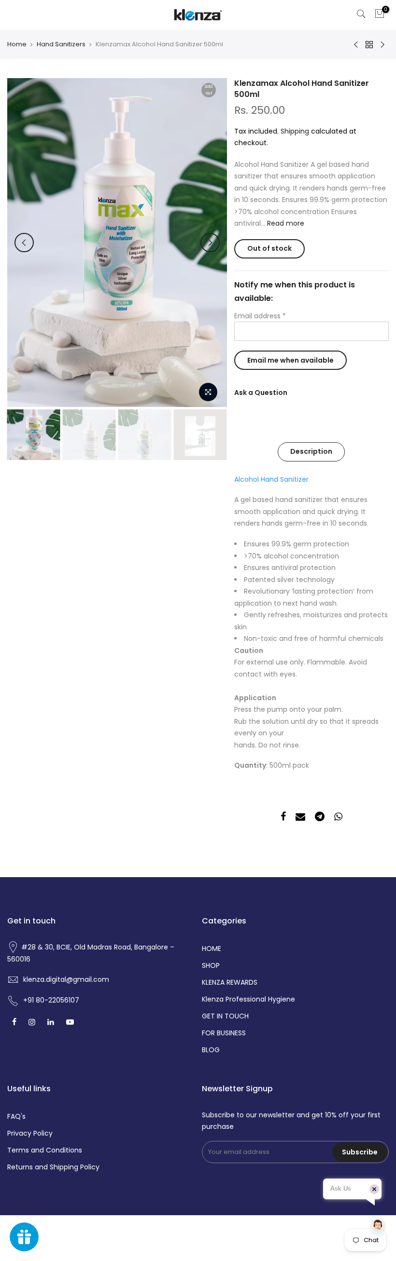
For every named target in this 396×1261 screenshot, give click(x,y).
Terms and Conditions (44, 1150)
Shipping (295, 131)
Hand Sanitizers (61, 44)
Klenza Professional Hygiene (248, 999)
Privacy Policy (30, 1133)
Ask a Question (260, 392)
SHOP (211, 965)
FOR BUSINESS (224, 1033)
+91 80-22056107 (51, 1000)
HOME (211, 948)
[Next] (210, 242)
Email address (260, 316)
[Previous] (24, 242)
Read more (284, 223)
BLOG (211, 1050)
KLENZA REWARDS (229, 982)
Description (311, 451)
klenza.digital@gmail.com (66, 979)
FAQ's (16, 1116)
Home (17, 44)
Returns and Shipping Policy (53, 1167)
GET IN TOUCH (225, 1016)
